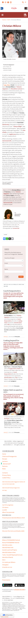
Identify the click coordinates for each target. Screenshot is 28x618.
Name (6, 269)
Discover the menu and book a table (13, 531)
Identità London (7, 545)
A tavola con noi (7, 567)
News (4, 469)
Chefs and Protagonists (9, 456)
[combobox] (14, 271)
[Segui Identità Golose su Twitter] (8, 2)
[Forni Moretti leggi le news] (14, 8)
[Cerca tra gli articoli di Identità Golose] (23, 2)
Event (6, 263)
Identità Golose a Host (9, 552)
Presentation (6, 580)
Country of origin (9, 258)
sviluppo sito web (19, 589)
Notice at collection (4, 616)
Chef (8, 20)
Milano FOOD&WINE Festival (11, 540)
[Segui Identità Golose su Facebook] (3, 2)
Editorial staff (6, 464)
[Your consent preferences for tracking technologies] (1, 463)
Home (4, 20)
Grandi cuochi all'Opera (9, 550)
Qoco (3, 560)
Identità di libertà (7, 557)
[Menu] (2, 15)
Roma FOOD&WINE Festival (10, 542)
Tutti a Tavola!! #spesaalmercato (12, 555)
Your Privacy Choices (9, 614)
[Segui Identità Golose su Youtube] (11, 2)
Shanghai (5, 565)
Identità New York (7, 547)
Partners (5, 466)
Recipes (4, 459)
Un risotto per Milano (8, 562)
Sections (5, 461)
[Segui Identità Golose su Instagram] (5, 2)
